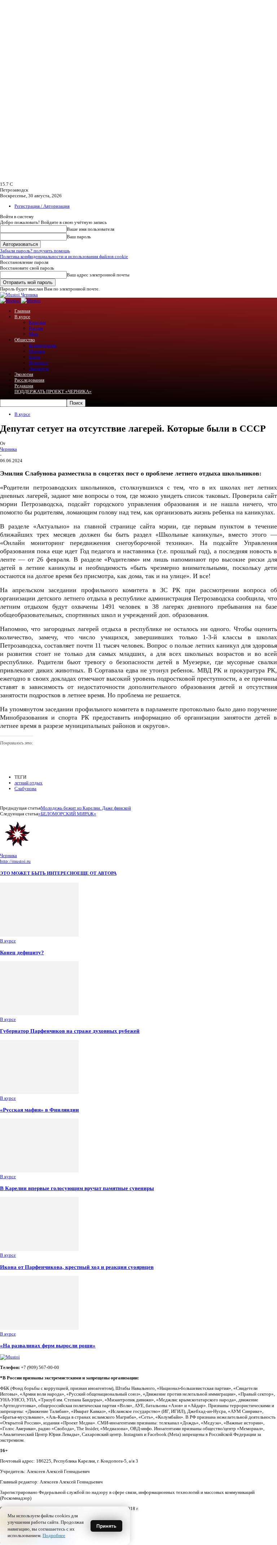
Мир (33, 334)
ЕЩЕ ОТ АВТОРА (96, 873)
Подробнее (54, 1535)
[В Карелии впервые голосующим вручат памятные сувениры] (39, 1171)
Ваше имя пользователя (90, 229)
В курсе (22, 316)
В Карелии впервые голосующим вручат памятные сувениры (77, 1188)
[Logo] (10, 300)
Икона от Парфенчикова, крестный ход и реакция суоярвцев (77, 1267)
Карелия (37, 322)
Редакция (23, 385)
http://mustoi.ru (15, 861)
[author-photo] (17, 849)
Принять (106, 1526)
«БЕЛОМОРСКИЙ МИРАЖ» (67, 813)
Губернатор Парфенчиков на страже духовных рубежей (70, 1031)
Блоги (34, 357)
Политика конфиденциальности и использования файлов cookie (64, 256)
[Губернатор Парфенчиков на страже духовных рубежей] (39, 1013)
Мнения (37, 351)
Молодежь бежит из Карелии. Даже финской (86, 808)
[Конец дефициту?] (39, 935)
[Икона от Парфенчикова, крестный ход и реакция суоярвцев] (39, 1249)
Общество (24, 339)
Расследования (29, 380)
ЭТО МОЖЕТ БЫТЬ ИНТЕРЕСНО (38, 873)
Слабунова (25, 788)
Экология (23, 374)
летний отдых (28, 782)
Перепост (38, 362)
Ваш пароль (79, 236)
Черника (8, 449)
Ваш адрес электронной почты (98, 275)
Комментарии (43, 345)
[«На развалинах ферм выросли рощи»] (39, 1328)
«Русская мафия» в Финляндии (39, 1110)
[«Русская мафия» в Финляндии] (39, 1092)
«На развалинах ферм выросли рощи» (48, 1345)
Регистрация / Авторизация (42, 206)
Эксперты (39, 368)
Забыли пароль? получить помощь (35, 250)
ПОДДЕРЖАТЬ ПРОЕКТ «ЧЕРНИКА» (53, 391)
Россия (36, 328)
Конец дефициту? (22, 952)
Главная (22, 311)
